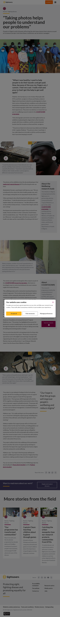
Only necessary (30, 313)
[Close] (53, 302)
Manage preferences (46, 313)
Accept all (14, 313)
